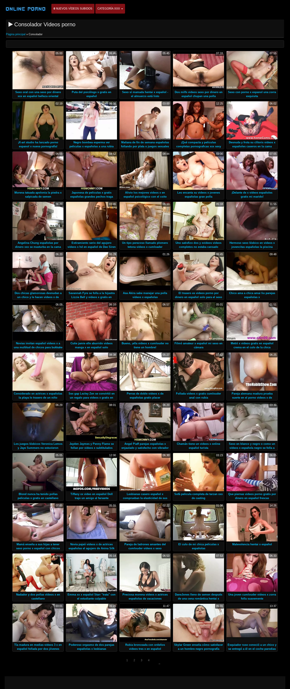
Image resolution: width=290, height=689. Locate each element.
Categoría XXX (109, 8)
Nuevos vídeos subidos (73, 8)
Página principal (16, 34)
